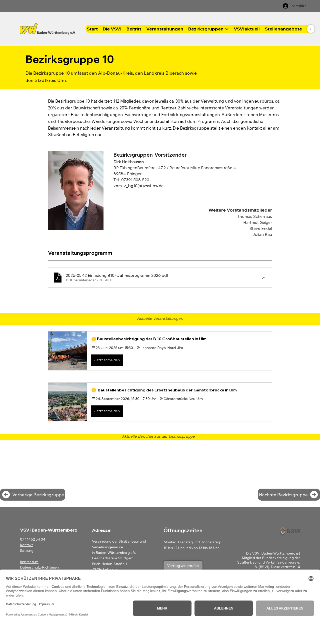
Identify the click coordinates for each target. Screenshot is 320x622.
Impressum (29, 562)
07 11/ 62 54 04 (32, 539)
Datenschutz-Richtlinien (39, 567)
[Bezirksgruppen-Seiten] (227, 29)
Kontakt (26, 545)
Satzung (27, 550)
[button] (160, 350)
